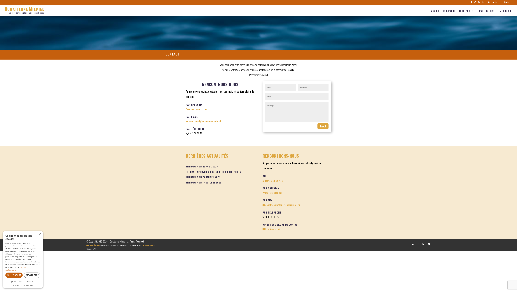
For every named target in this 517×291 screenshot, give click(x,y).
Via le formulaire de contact (281, 224)
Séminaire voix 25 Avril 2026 (202, 166)
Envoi (323, 126)
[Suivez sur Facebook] (418, 244)
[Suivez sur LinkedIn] (412, 244)
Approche (505, 11)
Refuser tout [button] (32, 275)
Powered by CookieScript (23, 285)
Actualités (493, 2)
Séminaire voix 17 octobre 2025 (203, 182)
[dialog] (23, 259)
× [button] (40, 234)
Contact (508, 2)
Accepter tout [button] (14, 275)
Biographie (449, 11)
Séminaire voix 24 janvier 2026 (203, 177)
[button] (22, 282)
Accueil (435, 11)
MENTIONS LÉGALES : (93, 245)
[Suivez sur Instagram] (423, 244)
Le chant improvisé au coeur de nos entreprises (213, 172)
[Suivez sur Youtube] (429, 244)
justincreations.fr (148, 245)
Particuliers (486, 11)
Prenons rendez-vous (196, 109)
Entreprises (466, 11)
